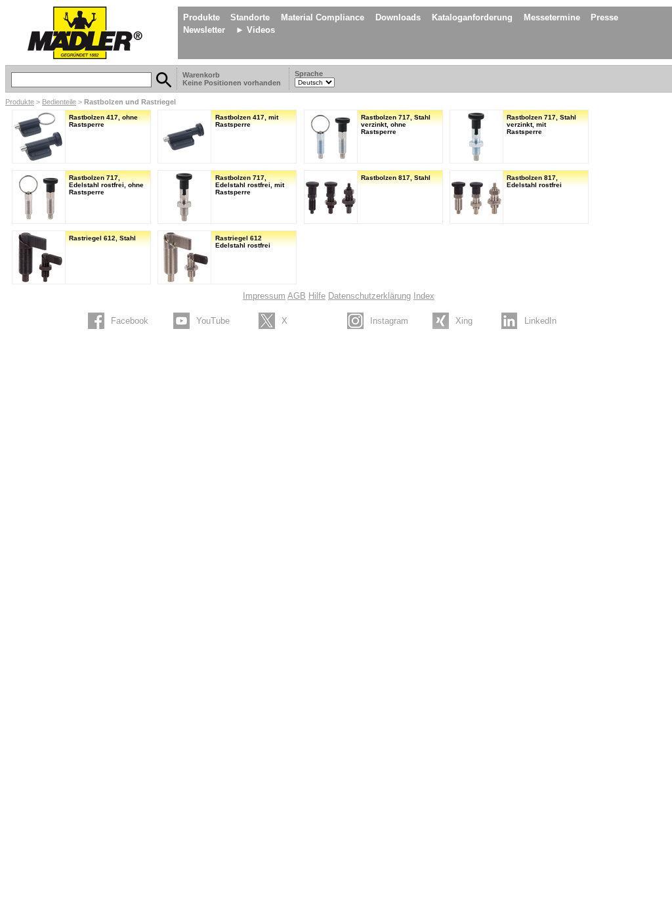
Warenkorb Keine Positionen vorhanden (232, 79)
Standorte (250, 17)
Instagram (389, 321)
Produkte (201, 17)
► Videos (255, 30)
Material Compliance (322, 17)
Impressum (264, 296)
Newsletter (204, 30)
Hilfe (317, 296)
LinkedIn (540, 321)
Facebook (129, 321)
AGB (296, 296)
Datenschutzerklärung (369, 296)
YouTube (213, 321)
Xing (463, 321)
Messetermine (552, 17)
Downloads (398, 17)
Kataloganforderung (472, 17)
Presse (604, 17)
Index (423, 296)
